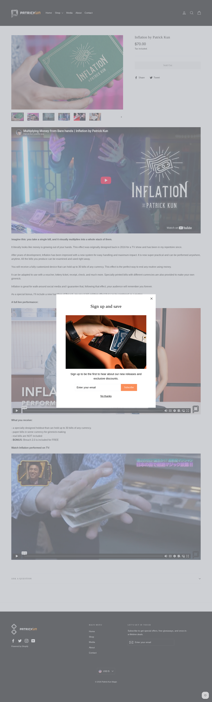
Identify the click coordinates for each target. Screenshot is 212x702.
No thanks (106, 396)
